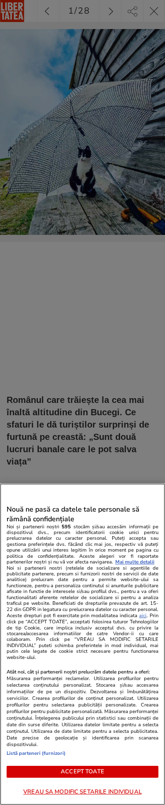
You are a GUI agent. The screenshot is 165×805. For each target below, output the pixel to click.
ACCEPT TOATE (82, 772)
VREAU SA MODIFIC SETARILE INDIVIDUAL (82, 792)
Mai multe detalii (134, 562)
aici (143, 615)
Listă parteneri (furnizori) (36, 753)
